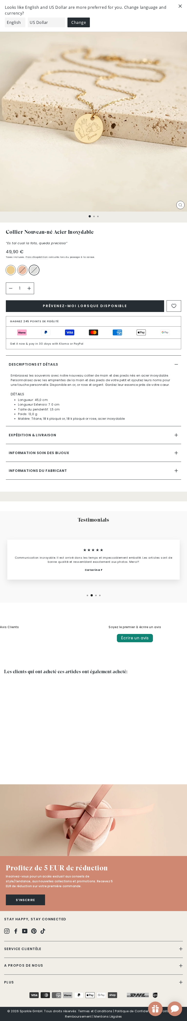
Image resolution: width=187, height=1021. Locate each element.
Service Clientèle (22, 948)
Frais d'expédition (37, 257)
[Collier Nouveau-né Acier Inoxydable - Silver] (18, 767)
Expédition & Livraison (32, 435)
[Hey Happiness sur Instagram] (6, 931)
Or (11, 270)
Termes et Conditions (95, 1011)
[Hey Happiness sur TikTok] (43, 931)
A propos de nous (23, 965)
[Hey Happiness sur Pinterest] (34, 931)
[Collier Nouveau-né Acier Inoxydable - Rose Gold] (12, 767)
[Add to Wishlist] (174, 306)
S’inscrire (25, 900)
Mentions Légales (108, 1016)
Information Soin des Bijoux (39, 452)
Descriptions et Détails (33, 364)
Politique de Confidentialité (136, 1011)
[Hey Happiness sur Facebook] (16, 931)
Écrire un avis (135, 638)
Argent (34, 270)
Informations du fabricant (38, 470)
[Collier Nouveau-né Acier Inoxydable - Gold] (7, 767)
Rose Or (22, 270)
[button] (93, 820)
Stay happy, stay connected (35, 919)
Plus (9, 982)
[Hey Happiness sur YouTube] (25, 931)
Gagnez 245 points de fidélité (34, 321)
